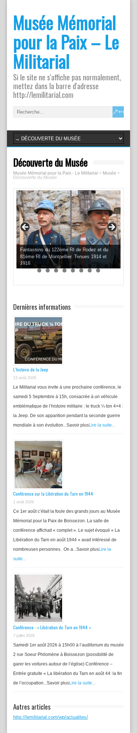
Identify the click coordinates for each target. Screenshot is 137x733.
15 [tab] (56, 270)
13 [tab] (39, 270)
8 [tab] (81, 266)
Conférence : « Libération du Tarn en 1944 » (52, 627)
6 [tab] (64, 266)
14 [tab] (48, 270)
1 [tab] (22, 266)
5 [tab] (56, 266)
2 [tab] (31, 266)
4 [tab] (48, 266)
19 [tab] (90, 270)
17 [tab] (73, 270)
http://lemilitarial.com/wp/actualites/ (50, 717)
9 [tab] (90, 266)
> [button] (111, 227)
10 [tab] (98, 266)
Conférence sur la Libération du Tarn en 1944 (53, 493)
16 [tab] (64, 270)
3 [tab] (39, 266)
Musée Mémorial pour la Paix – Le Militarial (66, 41)
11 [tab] (106, 266)
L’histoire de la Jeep (30, 369)
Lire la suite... (102, 425)
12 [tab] (115, 266)
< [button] (25, 227)
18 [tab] (81, 270)
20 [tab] (98, 270)
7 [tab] (73, 266)
